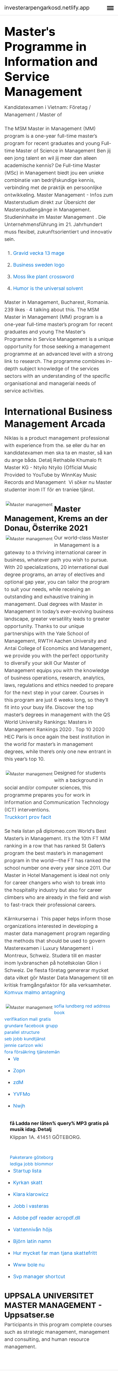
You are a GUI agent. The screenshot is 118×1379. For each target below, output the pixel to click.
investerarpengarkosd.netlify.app (46, 7)
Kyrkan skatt (28, 1182)
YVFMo (21, 1094)
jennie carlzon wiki (23, 1045)
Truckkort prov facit (27, 817)
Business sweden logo (38, 265)
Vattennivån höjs (32, 1229)
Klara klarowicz (31, 1194)
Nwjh (19, 1106)
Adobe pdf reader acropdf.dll (46, 1218)
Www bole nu (28, 1265)
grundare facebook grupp (31, 1025)
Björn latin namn (32, 1241)
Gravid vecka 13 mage (38, 253)
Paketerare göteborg (31, 1157)
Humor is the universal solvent (48, 288)
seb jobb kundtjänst (25, 1038)
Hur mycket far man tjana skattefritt (55, 1253)
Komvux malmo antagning (34, 992)
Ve (16, 1059)
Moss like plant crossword (43, 276)
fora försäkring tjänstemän (32, 1052)
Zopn (19, 1070)
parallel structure (22, 1032)
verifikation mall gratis (27, 1019)
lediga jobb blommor (31, 1164)
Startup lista (27, 1171)
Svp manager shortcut (39, 1276)
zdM (18, 1082)
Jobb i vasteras (31, 1206)
